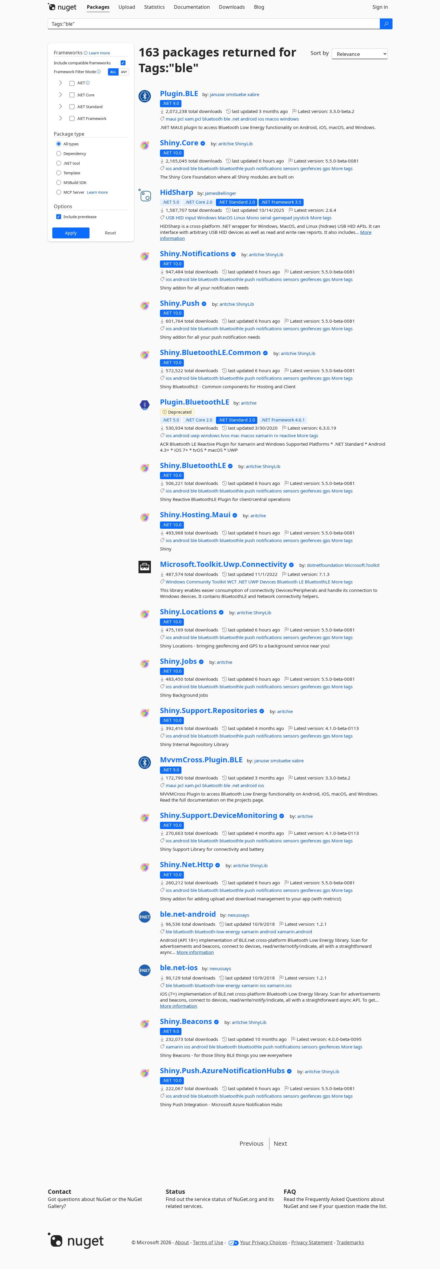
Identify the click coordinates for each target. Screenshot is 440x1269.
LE (301, 582)
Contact (59, 1191)
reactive (287, 435)
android (248, 119)
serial (265, 218)
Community (198, 582)
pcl (181, 119)
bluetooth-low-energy (217, 931)
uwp (195, 435)
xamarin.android (294, 931)
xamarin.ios (279, 985)
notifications (269, 168)
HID (180, 218)
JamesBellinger (220, 193)
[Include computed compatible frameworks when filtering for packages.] (123, 63)
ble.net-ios (179, 967)
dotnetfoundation (326, 565)
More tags (342, 168)
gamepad (282, 218)
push (250, 168)
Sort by (320, 53)
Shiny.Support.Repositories (208, 710)
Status (175, 1191)
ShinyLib (244, 143)
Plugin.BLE (179, 93)
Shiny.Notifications (194, 253)
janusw (218, 94)
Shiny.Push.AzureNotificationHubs (222, 1070)
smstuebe (236, 94)
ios (261, 119)
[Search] (386, 23)
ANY (124, 72)
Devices (268, 582)
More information (195, 952)
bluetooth (212, 119)
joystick (301, 218)
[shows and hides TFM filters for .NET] (60, 83)
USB (170, 218)
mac (235, 435)
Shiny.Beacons (186, 1021)
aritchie (226, 143)
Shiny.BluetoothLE (193, 465)
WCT (231, 582)
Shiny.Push (180, 303)
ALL (113, 72)
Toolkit (219, 582)
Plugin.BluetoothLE (194, 402)
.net (235, 119)
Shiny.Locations (188, 611)
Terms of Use (208, 1242)
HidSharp (176, 192)
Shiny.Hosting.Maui (195, 514)
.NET (242, 582)
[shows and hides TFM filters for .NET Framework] (60, 118)
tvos (225, 435)
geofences (310, 168)
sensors (291, 168)
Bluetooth (287, 582)
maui (171, 119)
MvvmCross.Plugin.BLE (201, 759)
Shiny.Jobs (178, 661)
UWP (253, 582)
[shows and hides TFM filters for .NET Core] (60, 95)
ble (227, 119)
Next (280, 1143)
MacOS (225, 218)
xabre (253, 94)
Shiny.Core (179, 142)
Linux (239, 218)
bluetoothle (231, 168)
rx (276, 435)
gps (326, 168)
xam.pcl (193, 119)
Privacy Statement (312, 1242)
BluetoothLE (317, 582)
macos (272, 119)
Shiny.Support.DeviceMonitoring (218, 815)
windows (289, 119)
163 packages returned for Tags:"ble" (217, 60)
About (182, 1242)
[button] (86, 52)
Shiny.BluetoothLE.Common (210, 352)
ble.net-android (188, 914)
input (190, 218)
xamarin (264, 435)
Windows (207, 218)
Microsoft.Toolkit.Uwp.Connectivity (223, 564)
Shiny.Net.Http (186, 864)
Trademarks (350, 1242)
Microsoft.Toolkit (362, 565)
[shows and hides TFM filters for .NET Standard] (60, 107)
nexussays (238, 915)
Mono (252, 218)
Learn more (99, 53)
